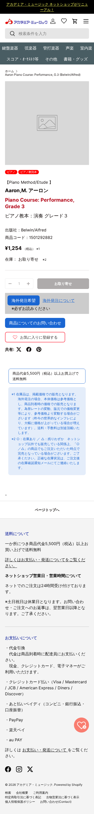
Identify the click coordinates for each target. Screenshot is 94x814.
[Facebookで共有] (29, 349)
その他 (51, 58)
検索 (8, 793)
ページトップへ (47, 510)
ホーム (9, 71)
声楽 (70, 47)
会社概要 (22, 793)
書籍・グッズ (76, 58)
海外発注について (59, 300)
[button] (74, 21)
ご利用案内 (40, 793)
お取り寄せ (63, 283)
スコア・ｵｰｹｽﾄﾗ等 (23, 58)
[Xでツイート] (19, 349)
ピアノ (11, 172)
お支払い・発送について (45, 749)
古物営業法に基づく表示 (62, 797)
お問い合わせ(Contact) (55, 802)
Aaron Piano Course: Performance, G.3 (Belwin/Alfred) (42, 74)
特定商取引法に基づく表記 (23, 797)
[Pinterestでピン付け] (39, 349)
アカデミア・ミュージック (35, 785)
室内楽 (86, 47)
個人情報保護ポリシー (20, 802)
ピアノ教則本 (28, 172)
